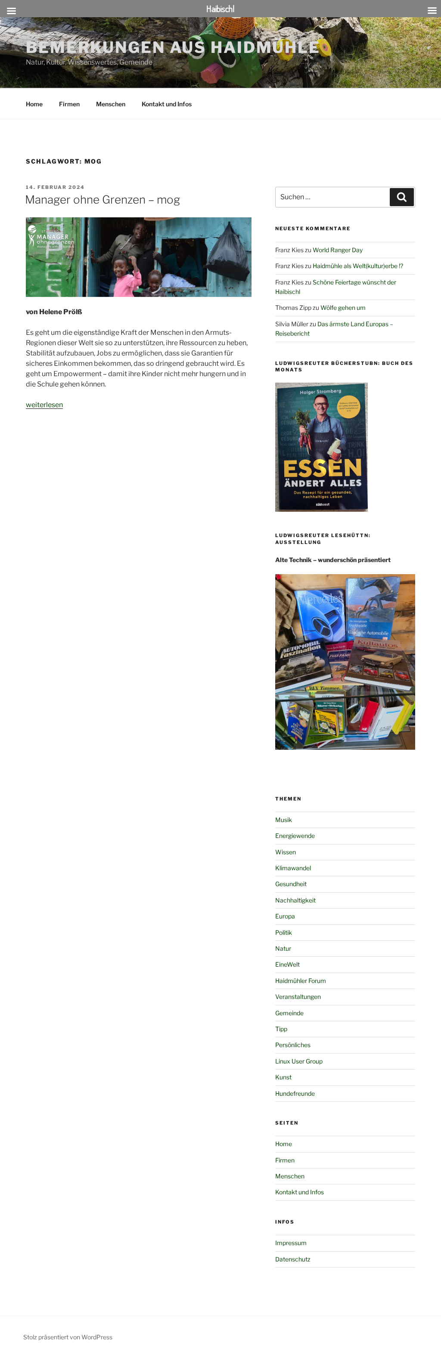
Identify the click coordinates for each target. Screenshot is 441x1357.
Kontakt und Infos (167, 104)
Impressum (291, 1242)
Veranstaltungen (298, 996)
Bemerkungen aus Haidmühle (173, 47)
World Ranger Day (338, 249)
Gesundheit (291, 883)
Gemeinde (289, 1013)
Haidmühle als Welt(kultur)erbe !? (358, 265)
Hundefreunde (295, 1093)
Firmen (69, 104)
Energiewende (295, 835)
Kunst (283, 1077)
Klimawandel (293, 868)
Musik (283, 819)
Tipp (281, 1028)
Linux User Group (299, 1061)
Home (34, 104)
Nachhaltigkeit (295, 900)
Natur (283, 948)
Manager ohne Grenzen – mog (102, 199)
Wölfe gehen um (343, 307)
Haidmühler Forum (300, 980)
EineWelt (287, 964)
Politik (283, 932)
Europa (285, 916)
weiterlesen (44, 405)
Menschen (110, 104)
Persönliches (293, 1044)
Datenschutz (293, 1259)
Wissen (285, 852)
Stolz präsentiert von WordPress (67, 1337)
